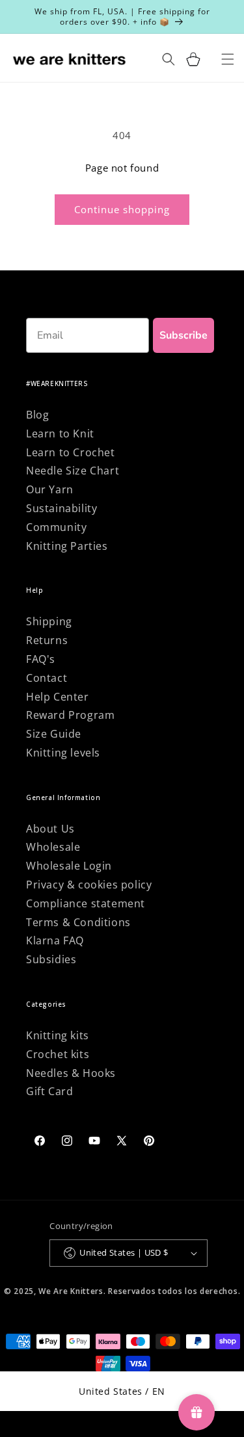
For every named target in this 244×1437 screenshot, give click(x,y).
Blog (37, 415)
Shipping (49, 621)
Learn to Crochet (70, 452)
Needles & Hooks (71, 1073)
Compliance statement (85, 903)
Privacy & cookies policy (89, 884)
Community (56, 527)
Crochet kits (57, 1054)
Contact (46, 678)
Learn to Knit (60, 433)
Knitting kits (57, 1035)
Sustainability (61, 508)
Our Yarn (50, 489)
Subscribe (183, 335)
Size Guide (53, 734)
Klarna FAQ (55, 940)
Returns (47, 640)
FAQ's (40, 659)
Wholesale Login (69, 866)
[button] (193, 59)
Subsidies (51, 959)
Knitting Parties (67, 546)
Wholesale (53, 847)
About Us (50, 829)
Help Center (57, 697)
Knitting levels (63, 752)
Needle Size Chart (72, 470)
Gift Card (49, 1091)
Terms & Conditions (78, 922)
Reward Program (70, 715)
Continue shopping (122, 209)
